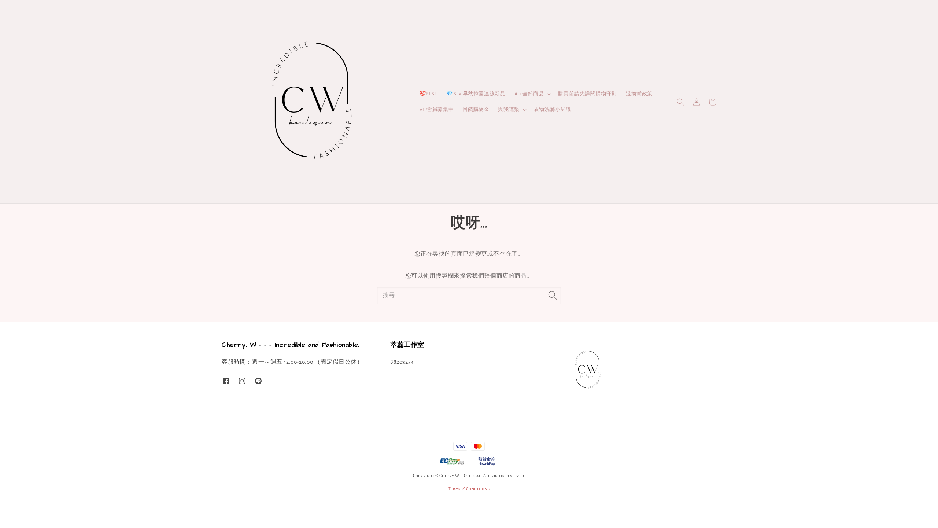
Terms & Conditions (469, 489)
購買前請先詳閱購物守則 (587, 93)
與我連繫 (508, 109)
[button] (680, 102)
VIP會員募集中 (437, 109)
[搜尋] (552, 295)
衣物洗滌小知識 (552, 109)
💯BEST (428, 93)
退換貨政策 (639, 93)
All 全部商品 (529, 93)
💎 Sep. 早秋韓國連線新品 (476, 93)
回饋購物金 (475, 109)
